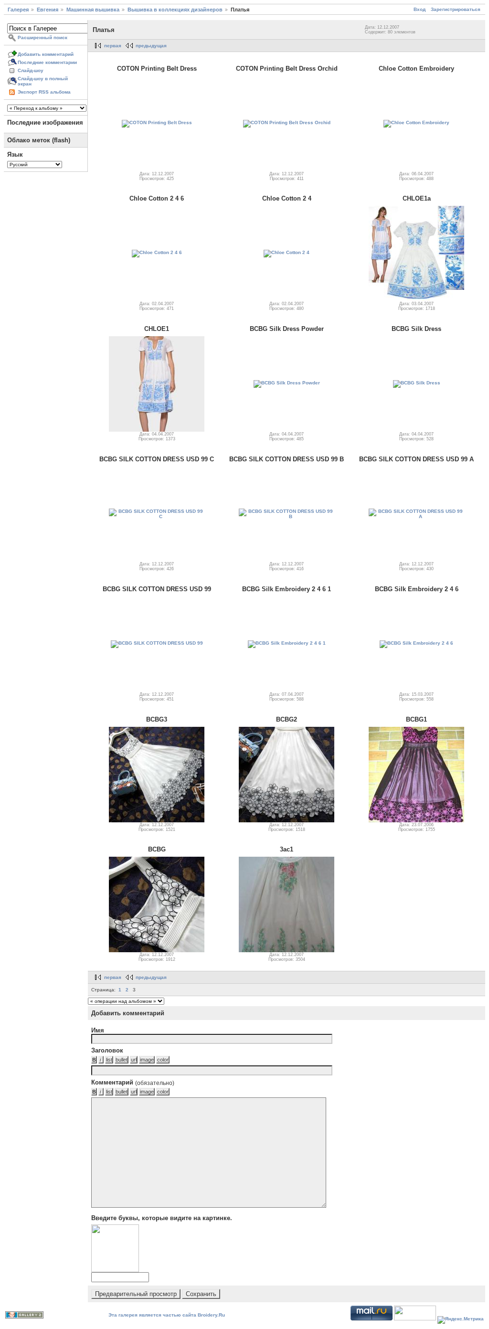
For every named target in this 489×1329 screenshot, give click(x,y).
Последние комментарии (47, 62)
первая (112, 45)
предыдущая (151, 45)
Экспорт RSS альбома (44, 92)
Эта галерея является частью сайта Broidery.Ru (166, 1315)
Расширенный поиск (42, 37)
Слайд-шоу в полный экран (43, 81)
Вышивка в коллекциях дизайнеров (175, 9)
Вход (419, 9)
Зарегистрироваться (455, 9)
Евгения (47, 9)
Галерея (18, 9)
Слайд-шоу (30, 70)
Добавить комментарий (46, 54)
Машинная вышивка (92, 9)
